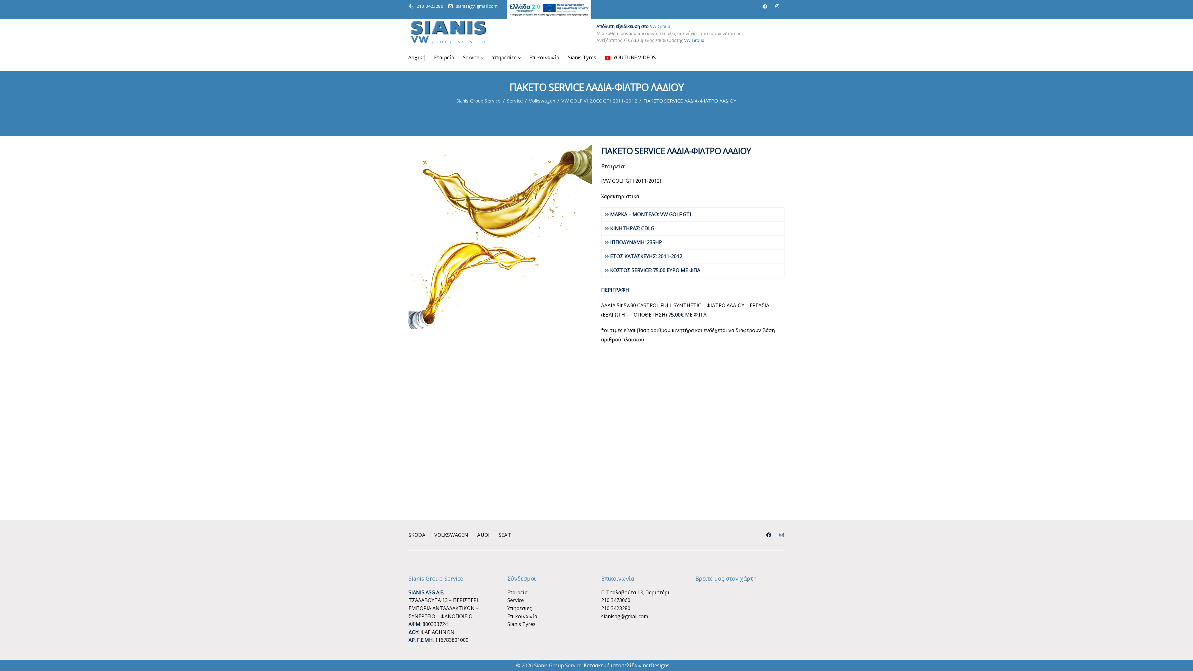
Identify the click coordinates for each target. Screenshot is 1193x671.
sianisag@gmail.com (624, 616)
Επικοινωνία (544, 57)
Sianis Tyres (582, 57)
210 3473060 (615, 600)
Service (471, 57)
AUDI (483, 535)
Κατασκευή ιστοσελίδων (613, 665)
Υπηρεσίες (504, 57)
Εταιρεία (444, 57)
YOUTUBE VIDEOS (634, 57)
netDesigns (656, 665)
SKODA (417, 535)
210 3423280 (615, 608)
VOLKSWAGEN (451, 535)
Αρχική (416, 57)
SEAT (505, 535)
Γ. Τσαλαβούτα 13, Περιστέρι (635, 592)
